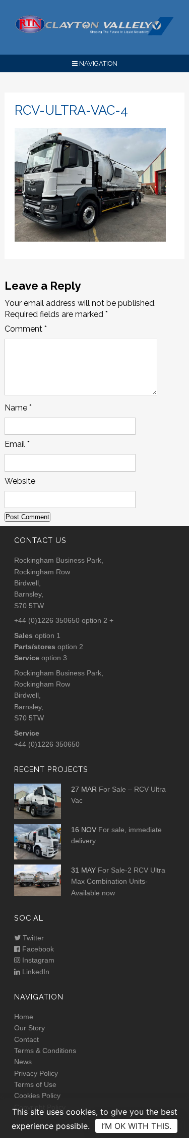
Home (23, 1017)
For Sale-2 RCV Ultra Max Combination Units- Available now (118, 881)
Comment (26, 329)
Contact (26, 1039)
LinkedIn (34, 972)
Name (18, 408)
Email (17, 444)
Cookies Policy (37, 1095)
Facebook (37, 949)
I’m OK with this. (136, 1126)
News (23, 1062)
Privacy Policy (36, 1073)
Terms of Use (35, 1084)
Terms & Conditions (45, 1050)
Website (20, 481)
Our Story (29, 1028)
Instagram (37, 960)
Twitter (32, 938)
